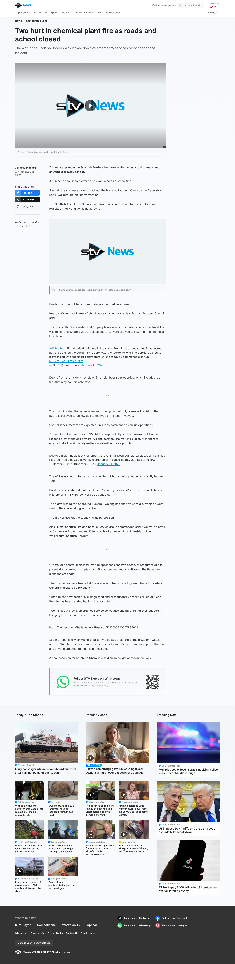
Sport (54, 12)
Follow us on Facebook (175, 918)
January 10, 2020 (92, 365)
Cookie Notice (88, 933)
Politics (66, 12)
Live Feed (212, 12)
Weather (156, 5)
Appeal (92, 925)
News (18, 20)
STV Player (23, 925)
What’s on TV (71, 925)
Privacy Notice (55, 933)
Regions (39, 12)
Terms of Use (38, 933)
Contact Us (72, 933)
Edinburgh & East (36, 20)
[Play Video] (90, 105)
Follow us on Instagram (175, 925)
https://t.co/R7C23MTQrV (66, 361)
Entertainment (84, 12)
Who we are (21, 933)
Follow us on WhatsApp (137, 925)
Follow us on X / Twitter (137, 918)
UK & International (109, 12)
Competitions (46, 925)
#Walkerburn (57, 348)
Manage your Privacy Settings (34, 942)
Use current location (192, 5)
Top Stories (22, 12)
